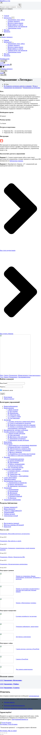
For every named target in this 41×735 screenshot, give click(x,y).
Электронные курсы (14, 52)
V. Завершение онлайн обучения (18, 440)
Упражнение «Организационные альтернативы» (14, 564)
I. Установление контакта (16, 459)
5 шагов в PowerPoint (22, 659)
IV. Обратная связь (14, 415)
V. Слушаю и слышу (14, 416)
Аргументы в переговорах (23, 636)
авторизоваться (34, 696)
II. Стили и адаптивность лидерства (19, 423)
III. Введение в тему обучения (17, 437)
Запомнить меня (7, 390)
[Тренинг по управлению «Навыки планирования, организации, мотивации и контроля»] (7, 582)
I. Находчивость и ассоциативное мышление (22, 445)
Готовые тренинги (14, 45)
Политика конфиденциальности (14, 705)
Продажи (7, 457)
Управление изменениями (12, 499)
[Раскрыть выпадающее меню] (13, 42)
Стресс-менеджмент (10, 477)
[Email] (1, 67)
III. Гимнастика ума (14, 474)
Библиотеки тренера (16, 161)
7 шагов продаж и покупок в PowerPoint (27, 649)
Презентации (8, 443)
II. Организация (13, 491)
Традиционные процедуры (12, 481)
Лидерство (7, 420)
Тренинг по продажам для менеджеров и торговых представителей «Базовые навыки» (27, 590)
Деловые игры (4, 59)
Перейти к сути (5, 1)
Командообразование (11, 406)
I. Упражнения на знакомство (17, 482)
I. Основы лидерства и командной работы (21, 421)
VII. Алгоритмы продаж (15, 467)
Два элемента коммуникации (24, 669)
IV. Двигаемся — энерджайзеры (18, 476)
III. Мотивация (12, 493)
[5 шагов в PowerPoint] (7, 662)
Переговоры (8, 442)
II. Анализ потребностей (16, 460)
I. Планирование (13, 489)
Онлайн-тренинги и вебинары (14, 432)
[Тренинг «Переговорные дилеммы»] (7, 607)
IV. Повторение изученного (17, 438)
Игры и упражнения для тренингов (21, 86)
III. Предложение (13, 462)
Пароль (2, 387)
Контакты (7, 55)
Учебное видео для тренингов (17, 50)
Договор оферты (9, 702)
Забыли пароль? (9, 399)
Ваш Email (3, 383)
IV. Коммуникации (14, 494)
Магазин (6, 54)
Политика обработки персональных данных (18, 709)
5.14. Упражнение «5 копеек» (10, 687)
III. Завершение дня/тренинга (17, 486)
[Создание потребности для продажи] (7, 620)
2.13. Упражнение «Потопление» (11, 680)
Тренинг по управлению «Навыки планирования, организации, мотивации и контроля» (28, 577)
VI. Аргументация (14, 418)
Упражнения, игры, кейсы (16, 43)
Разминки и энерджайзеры (12, 469)
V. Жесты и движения (15, 452)
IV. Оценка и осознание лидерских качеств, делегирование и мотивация (22, 427)
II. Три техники (13, 411)
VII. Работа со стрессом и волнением (20, 455)
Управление (8, 488)
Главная (6, 40)
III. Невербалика (13, 413)
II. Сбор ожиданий (14, 435)
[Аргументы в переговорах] (7, 640)
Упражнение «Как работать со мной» (10, 541)
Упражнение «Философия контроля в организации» (15, 533)
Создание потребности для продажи (26, 616)
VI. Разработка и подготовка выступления (21, 454)
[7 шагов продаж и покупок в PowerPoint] (7, 652)
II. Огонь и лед (12, 472)
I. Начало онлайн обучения (16, 433)
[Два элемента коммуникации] (7, 673)
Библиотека (7, 42)
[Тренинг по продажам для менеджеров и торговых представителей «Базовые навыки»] (7, 595)
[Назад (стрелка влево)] (1, 734)
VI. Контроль (12, 498)
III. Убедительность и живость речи (19, 449)
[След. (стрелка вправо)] (2, 734)
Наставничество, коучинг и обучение (16, 430)
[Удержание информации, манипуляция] (7, 630)
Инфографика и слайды (15, 49)
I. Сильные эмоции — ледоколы (18, 471)
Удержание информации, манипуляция (27, 626)
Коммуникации (9, 408)
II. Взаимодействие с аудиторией (18, 447)
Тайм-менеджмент (10, 479)
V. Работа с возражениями (16, 464)
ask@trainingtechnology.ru (20, 719)
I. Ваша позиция (13, 409)
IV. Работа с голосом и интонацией (19, 450)
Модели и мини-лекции (15, 47)
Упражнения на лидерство (31, 87)
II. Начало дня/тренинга (15, 484)
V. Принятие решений (15, 496)
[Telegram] (3, 67)
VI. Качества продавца (15, 466)
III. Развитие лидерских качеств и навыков (18, 86)
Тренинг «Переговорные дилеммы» (26, 603)
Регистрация (8, 397)
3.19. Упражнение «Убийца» (9, 684)
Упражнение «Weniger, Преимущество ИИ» (12, 557)
